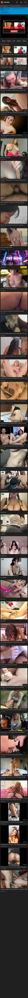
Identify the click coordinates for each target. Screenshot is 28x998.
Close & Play (14, 31)
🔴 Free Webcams (4, 6)
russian (24, 41)
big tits (3, 41)
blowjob (9, 41)
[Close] (26, 9)
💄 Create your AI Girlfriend (14, 6)
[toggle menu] (17, 2)
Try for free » (5, 12)
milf (14, 41)
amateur (19, 41)
